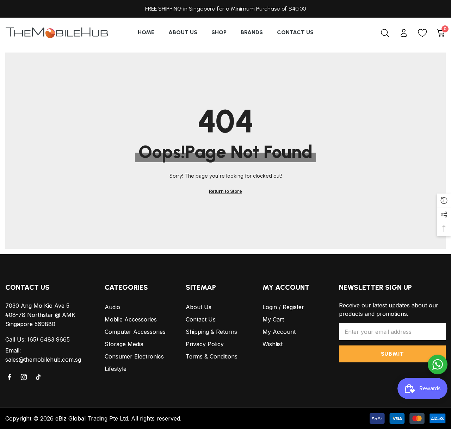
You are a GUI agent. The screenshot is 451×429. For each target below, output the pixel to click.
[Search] (385, 32)
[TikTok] (38, 377)
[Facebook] (9, 377)
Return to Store (225, 191)
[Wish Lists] (422, 33)
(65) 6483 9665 (48, 339)
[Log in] (403, 33)
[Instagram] (24, 377)
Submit (392, 353)
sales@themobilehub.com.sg (43, 359)
